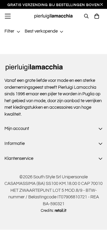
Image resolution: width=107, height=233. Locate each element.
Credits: (53, 211)
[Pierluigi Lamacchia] (54, 16)
